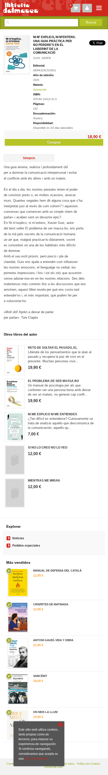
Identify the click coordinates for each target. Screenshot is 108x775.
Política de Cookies (88, 763)
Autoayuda (39, 89)
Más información (36, 758)
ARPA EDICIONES (44, 70)
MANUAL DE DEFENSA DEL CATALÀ (57, 570)
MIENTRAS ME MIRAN (44, 480)
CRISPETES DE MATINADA (50, 604)
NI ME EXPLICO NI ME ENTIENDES (52, 414)
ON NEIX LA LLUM (45, 711)
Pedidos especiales (26, 545)
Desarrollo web (53, 766)
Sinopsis (29, 158)
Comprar (54, 142)
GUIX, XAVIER (42, 57)
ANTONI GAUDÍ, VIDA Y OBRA (53, 640)
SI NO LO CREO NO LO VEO (47, 447)
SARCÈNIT (40, 675)
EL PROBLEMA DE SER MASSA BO (53, 381)
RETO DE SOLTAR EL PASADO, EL (52, 347)
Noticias (18, 538)
